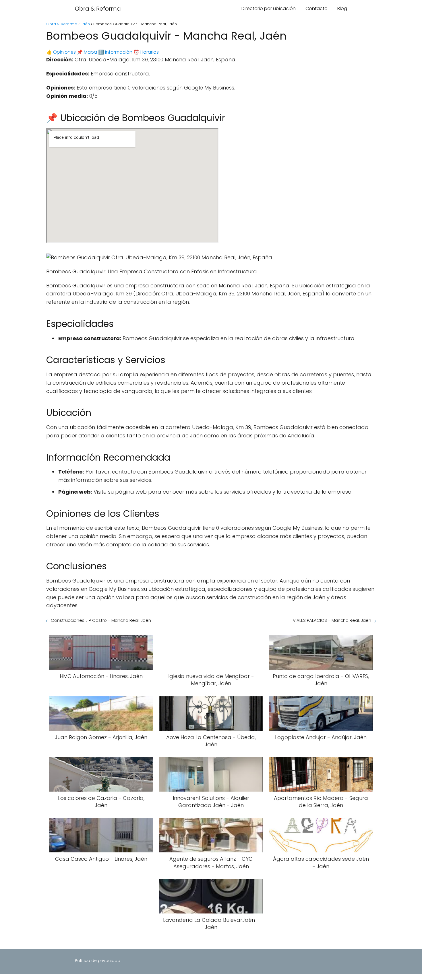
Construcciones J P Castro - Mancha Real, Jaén (101, 620)
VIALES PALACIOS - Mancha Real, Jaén (332, 620)
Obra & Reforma (98, 9)
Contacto (316, 8)
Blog (342, 8)
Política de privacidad (97, 960)
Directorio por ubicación (268, 8)
